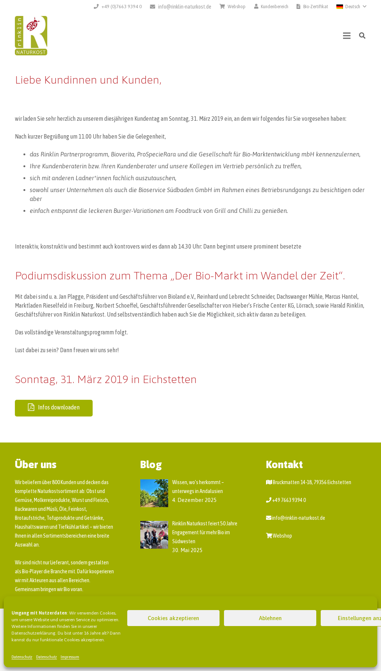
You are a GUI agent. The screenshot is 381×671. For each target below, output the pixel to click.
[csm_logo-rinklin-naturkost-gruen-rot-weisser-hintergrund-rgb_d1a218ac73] (31, 36)
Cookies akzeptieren (173, 618)
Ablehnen (270, 618)
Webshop (282, 536)
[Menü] (347, 35)
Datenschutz (22, 656)
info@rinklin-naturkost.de (298, 518)
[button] (351, 7)
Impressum (70, 656)
